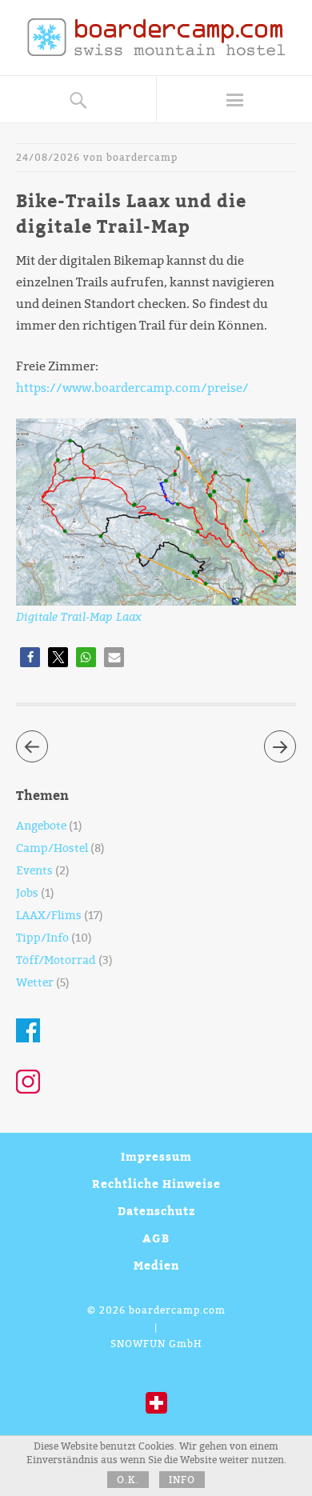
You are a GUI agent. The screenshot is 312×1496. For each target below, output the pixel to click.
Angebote (41, 826)
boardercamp (142, 157)
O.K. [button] (128, 1480)
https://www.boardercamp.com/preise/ (132, 388)
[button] (30, 657)
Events (34, 871)
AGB (156, 1238)
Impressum (156, 1156)
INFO (182, 1480)
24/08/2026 (48, 157)
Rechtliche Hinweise (156, 1183)
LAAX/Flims (49, 915)
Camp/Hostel (52, 848)
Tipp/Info (42, 938)
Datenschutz (156, 1210)
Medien (156, 1265)
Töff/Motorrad (56, 960)
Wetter (35, 983)
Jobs (27, 893)
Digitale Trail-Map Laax (79, 616)
